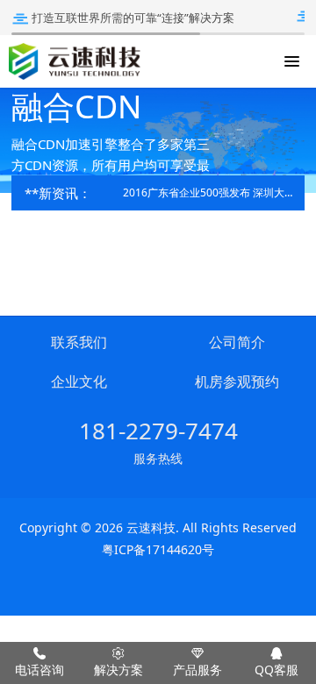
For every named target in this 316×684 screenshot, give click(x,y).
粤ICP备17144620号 (158, 549)
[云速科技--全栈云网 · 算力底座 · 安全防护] (74, 61)
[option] (158, 140)
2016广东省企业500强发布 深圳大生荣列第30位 (209, 192)
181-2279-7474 (158, 430)
